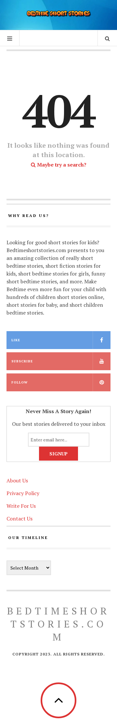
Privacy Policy (22, 493)
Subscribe (22, 361)
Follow (19, 382)
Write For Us (21, 505)
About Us (17, 480)
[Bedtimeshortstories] (58, 14)
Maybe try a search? (61, 164)
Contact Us (19, 518)
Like (15, 340)
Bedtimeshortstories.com (58, 623)
